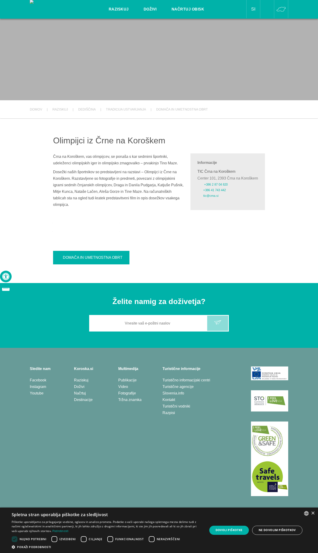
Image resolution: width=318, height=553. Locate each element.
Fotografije (127, 393)
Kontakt (168, 400)
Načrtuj (80, 393)
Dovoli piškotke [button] (229, 530)
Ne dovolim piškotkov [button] (277, 530)
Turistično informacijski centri (186, 380)
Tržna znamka (130, 400)
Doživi (79, 387)
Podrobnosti (60, 531)
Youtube (37, 393)
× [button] (313, 513)
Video (123, 387)
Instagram (38, 387)
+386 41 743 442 (214, 190)
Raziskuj (81, 380)
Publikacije (127, 380)
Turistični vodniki (176, 406)
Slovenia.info (173, 393)
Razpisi (168, 413)
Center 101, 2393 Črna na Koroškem (227, 178)
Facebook (38, 380)
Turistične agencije (178, 387)
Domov (36, 109)
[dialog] (159, 530)
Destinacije (83, 400)
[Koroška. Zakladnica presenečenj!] (55, 6)
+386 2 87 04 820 (215, 184)
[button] (107, 547)
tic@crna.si (211, 195)
